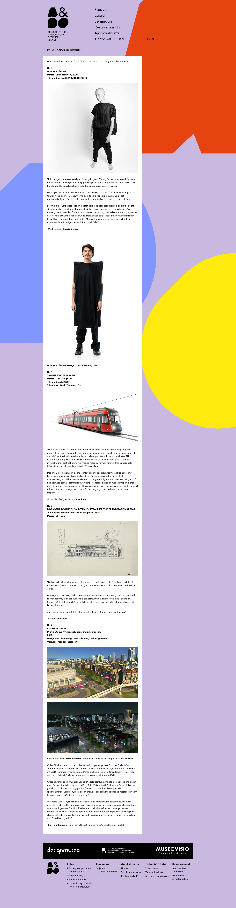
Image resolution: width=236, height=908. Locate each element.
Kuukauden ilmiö (129, 876)
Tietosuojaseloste (154, 872)
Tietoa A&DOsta (155, 864)
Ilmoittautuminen (109, 871)
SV (148, 39)
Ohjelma (100, 868)
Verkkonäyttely (75, 875)
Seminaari (102, 864)
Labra (70, 864)
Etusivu (101, 9)
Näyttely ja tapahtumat (79, 868)
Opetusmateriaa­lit (76, 879)
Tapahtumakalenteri (131, 872)
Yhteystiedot (152, 868)
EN (152, 39)
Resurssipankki (181, 864)
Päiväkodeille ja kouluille (79, 883)
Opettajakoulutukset (81, 886)
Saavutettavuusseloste (157, 876)
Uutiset (124, 868)
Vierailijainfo (77, 871)
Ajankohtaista (130, 864)
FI (146, 39)
